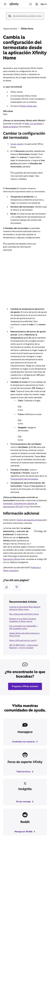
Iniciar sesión (17, 144)
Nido (27, 123)
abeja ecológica (10, 126)
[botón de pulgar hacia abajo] (17, 587)
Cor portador (36, 123)
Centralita (8, 503)
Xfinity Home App (28, 106)
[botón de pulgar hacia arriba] (6, 587)
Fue (27, 506)
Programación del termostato (24, 479)
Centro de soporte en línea (29, 520)
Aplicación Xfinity (11, 559)
